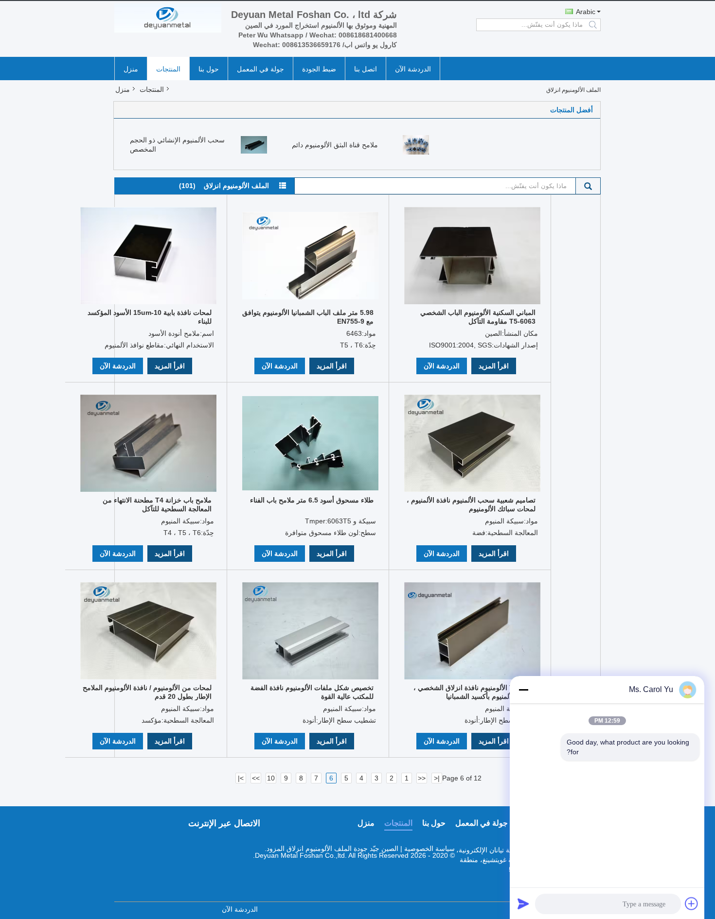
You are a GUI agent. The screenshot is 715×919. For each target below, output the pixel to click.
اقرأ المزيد (170, 366)
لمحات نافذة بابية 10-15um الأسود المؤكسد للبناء (150, 317)
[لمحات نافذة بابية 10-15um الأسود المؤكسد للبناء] (148, 255)
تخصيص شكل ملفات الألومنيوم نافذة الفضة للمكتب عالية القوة (312, 692)
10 (271, 778)
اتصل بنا (365, 69)
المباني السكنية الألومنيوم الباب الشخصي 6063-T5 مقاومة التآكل (478, 317)
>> (256, 778)
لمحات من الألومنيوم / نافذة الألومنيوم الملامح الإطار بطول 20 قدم (147, 692)
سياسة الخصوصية (429, 848)
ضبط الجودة (319, 69)
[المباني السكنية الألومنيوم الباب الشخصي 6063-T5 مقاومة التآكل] (472, 255)
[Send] (523, 903)
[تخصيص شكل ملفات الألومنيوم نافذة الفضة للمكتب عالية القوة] (310, 630)
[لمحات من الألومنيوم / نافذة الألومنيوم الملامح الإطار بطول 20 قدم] (148, 630)
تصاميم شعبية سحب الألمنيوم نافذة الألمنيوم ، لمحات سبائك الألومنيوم (471, 504)
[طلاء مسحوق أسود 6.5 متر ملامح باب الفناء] (310, 443)
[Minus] (523, 689)
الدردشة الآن (413, 69)
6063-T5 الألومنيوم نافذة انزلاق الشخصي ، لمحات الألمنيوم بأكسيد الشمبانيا (474, 692)
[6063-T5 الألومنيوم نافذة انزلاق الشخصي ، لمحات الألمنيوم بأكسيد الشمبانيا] (472, 630)
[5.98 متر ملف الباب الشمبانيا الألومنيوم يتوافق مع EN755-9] (310, 255)
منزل (131, 69)
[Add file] (691, 903)
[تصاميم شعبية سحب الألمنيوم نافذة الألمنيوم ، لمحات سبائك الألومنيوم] (472, 443)
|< (437, 778)
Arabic (585, 12)
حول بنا (208, 69)
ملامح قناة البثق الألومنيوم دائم (335, 145)
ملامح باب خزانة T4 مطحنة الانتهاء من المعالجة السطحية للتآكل (157, 504)
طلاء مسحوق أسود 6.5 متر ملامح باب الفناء (312, 500)
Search (588, 185)
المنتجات (168, 69)
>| (241, 778)
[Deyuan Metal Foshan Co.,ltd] (167, 18)
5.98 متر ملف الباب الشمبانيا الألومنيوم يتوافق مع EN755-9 (308, 317)
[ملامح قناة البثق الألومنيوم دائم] (416, 144)
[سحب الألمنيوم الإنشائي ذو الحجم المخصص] (254, 144)
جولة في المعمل (260, 69)
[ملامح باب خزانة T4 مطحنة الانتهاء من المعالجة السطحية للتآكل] (148, 443)
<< (422, 778)
